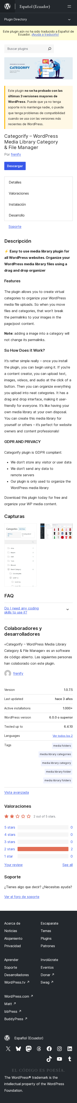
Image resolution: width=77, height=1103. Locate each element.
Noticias (10, 931)
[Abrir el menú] (70, 6)
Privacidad (12, 946)
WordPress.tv (17, 982)
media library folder (58, 771)
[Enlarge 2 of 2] (67, 529)
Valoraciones (19, 193)
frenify (16, 154)
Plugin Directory (15, 19)
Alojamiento (13, 938)
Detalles (15, 182)
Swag (47, 982)
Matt (10, 1004)
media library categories (55, 754)
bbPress (13, 1011)
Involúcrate (49, 960)
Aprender (11, 960)
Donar (48, 975)
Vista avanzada (16, 792)
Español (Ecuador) (28, 1038)
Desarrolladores (16, 975)
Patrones (48, 946)
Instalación (17, 204)
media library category (56, 762)
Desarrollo (17, 215)
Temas (46, 931)
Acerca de (12, 923)
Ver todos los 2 (63, 735)
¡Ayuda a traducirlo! (45, 34)
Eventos (47, 967)
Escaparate (49, 923)
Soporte (15, 226)
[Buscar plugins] (49, 48)
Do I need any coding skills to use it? (21, 610)
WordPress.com (18, 996)
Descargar (15, 166)
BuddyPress (16, 1019)
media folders (62, 745)
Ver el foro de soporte (21, 897)
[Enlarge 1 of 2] (31, 529)
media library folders (57, 780)
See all (67, 865)
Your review (13, 865)
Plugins (46, 938)
